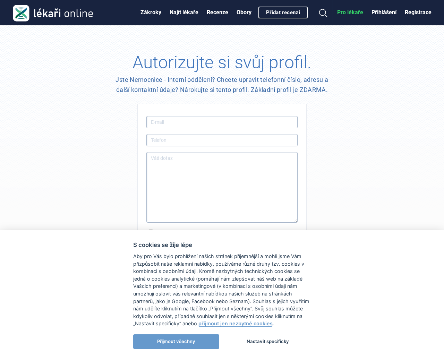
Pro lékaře (350, 12)
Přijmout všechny (176, 341)
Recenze (217, 12)
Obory (244, 12)
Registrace (418, 12)
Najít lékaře (184, 12)
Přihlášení (384, 12)
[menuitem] (150, 12)
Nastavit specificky (268, 341)
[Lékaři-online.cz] (52, 12)
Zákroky (150, 12)
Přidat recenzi (283, 12)
